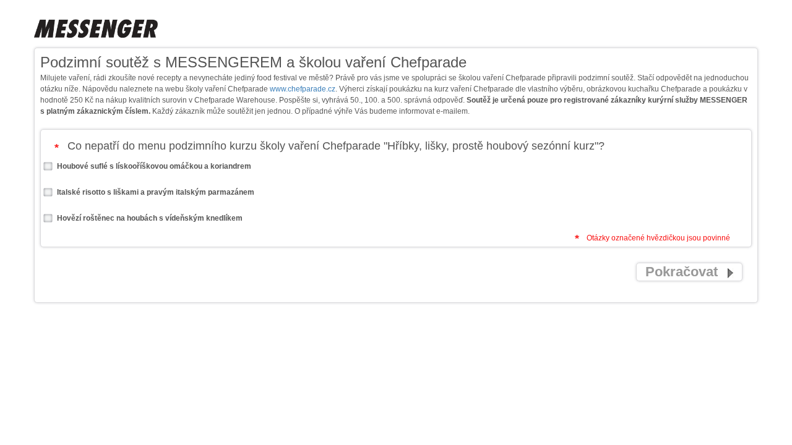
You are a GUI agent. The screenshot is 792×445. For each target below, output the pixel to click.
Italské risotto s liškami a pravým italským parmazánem (154, 192)
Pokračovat (683, 271)
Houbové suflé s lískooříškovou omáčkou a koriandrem (153, 166)
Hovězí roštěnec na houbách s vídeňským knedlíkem (149, 218)
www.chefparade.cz (302, 89)
